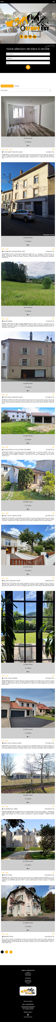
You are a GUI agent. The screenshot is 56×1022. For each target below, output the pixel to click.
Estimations (28, 980)
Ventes (28, 972)
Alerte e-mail (28, 981)
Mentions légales (28, 1001)
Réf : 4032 (5, 447)
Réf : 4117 (5, 395)
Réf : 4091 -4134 (7, 149)
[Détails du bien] (45, 149)
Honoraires (28, 975)
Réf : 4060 (5, 872)
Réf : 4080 (5, 319)
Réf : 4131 (5, 676)
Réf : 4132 (5, 578)
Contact (28, 983)
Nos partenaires (28, 1017)
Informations (28, 973)
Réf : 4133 (5, 741)
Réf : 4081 (5, 806)
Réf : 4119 (5, 934)
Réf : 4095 (5, 513)
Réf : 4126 (5, 249)
